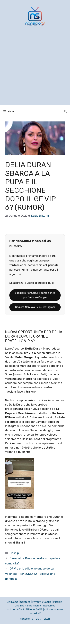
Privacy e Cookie (41, 601)
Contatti (25, 601)
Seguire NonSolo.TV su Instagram (35, 307)
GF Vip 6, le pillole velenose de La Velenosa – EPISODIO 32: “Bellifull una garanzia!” (30, 573)
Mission (57, 601)
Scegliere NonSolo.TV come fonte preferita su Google (35, 295)
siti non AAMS (15, 609)
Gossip (14, 553)
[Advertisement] (35, 70)
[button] (65, 111)
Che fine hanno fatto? (28, 605)
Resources (49, 605)
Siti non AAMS (34, 609)
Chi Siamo (12, 601)
